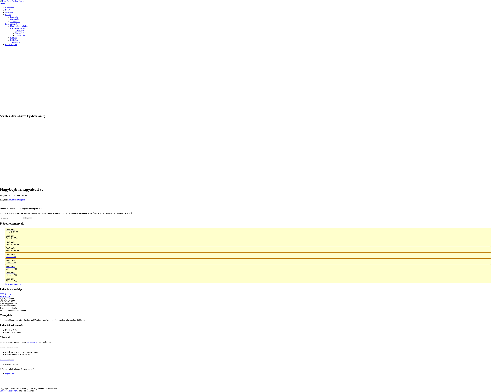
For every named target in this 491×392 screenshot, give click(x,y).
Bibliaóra (14, 40)
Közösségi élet (11, 24)
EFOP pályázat (11, 44)
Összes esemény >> (13, 284)
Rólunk (8, 15)
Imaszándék (20, 35)
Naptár (8, 10)
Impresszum (10, 373)
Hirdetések (9, 8)
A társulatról (20, 31)
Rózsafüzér (19, 33)
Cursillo (13, 38)
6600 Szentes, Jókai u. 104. (5, 295)
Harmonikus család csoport (21, 26)
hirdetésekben (32, 342)
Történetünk (15, 21)
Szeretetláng (15, 42)
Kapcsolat (14, 17)
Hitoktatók (14, 19)
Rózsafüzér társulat (18, 28)
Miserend (9, 12)
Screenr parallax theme (9, 391)
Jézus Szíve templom (16, 200)
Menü (2, 3)
